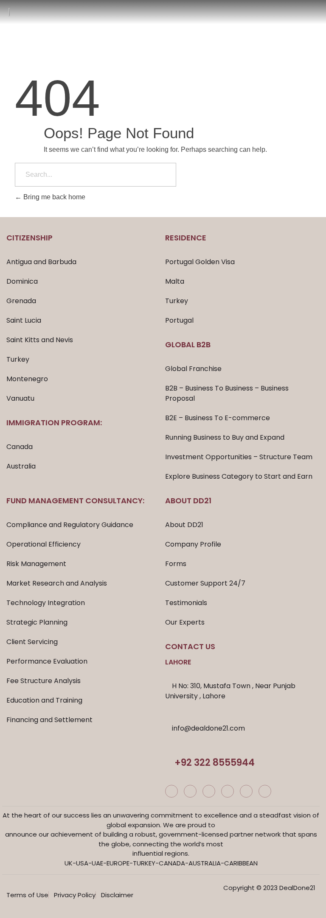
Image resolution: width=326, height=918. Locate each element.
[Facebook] (171, 791)
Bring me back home (53, 197)
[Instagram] (190, 791)
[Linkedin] (227, 791)
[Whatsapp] (265, 791)
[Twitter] (208, 791)
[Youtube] (246, 791)
